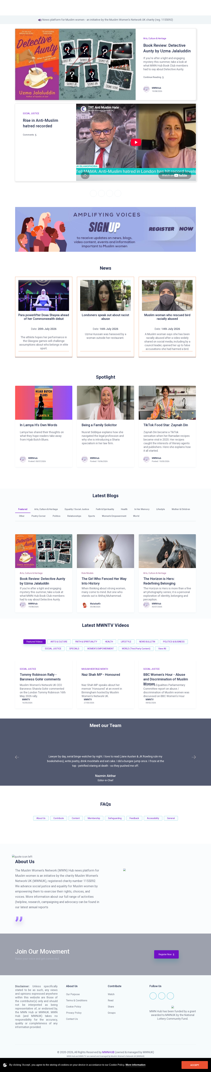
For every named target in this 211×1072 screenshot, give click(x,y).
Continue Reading (152, 77)
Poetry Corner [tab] (39, 516)
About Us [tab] (40, 818)
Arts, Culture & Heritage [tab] (46, 509)
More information (136, 1065)
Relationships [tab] (74, 516)
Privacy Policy (74, 1012)
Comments (28, 135)
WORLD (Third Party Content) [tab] (136, 648)
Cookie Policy (73, 1006)
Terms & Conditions (76, 1000)
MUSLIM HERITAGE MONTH (95, 669)
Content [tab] (76, 818)
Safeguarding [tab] (115, 818)
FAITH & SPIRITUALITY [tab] (86, 641)
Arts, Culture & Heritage (154, 38)
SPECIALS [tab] (74, 648)
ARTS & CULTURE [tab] (59, 641)
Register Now (165, 954)
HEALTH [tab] (109, 641)
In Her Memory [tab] (141, 509)
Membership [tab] (94, 818)
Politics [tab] (56, 516)
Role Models (87, 573)
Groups (112, 1012)
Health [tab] (124, 509)
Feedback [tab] (134, 818)
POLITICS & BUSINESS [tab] (174, 641)
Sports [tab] (91, 516)
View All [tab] (162, 648)
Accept (194, 1065)
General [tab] (171, 818)
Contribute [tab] (58, 818)
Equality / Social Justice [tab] (77, 509)
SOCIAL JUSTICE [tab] (53, 648)
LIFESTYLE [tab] (126, 641)
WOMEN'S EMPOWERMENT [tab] (100, 648)
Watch (111, 994)
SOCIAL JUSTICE (31, 113)
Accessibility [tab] (153, 818)
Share (111, 1006)
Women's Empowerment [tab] (114, 516)
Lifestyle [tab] (160, 509)
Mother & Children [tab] (181, 509)
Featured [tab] (22, 509)
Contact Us (72, 1019)
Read (110, 1000)
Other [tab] (22, 516)
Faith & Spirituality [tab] (105, 509)
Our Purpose (73, 994)
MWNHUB (108, 1052)
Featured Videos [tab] (34, 641)
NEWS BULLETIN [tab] (147, 641)
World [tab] (136, 516)
